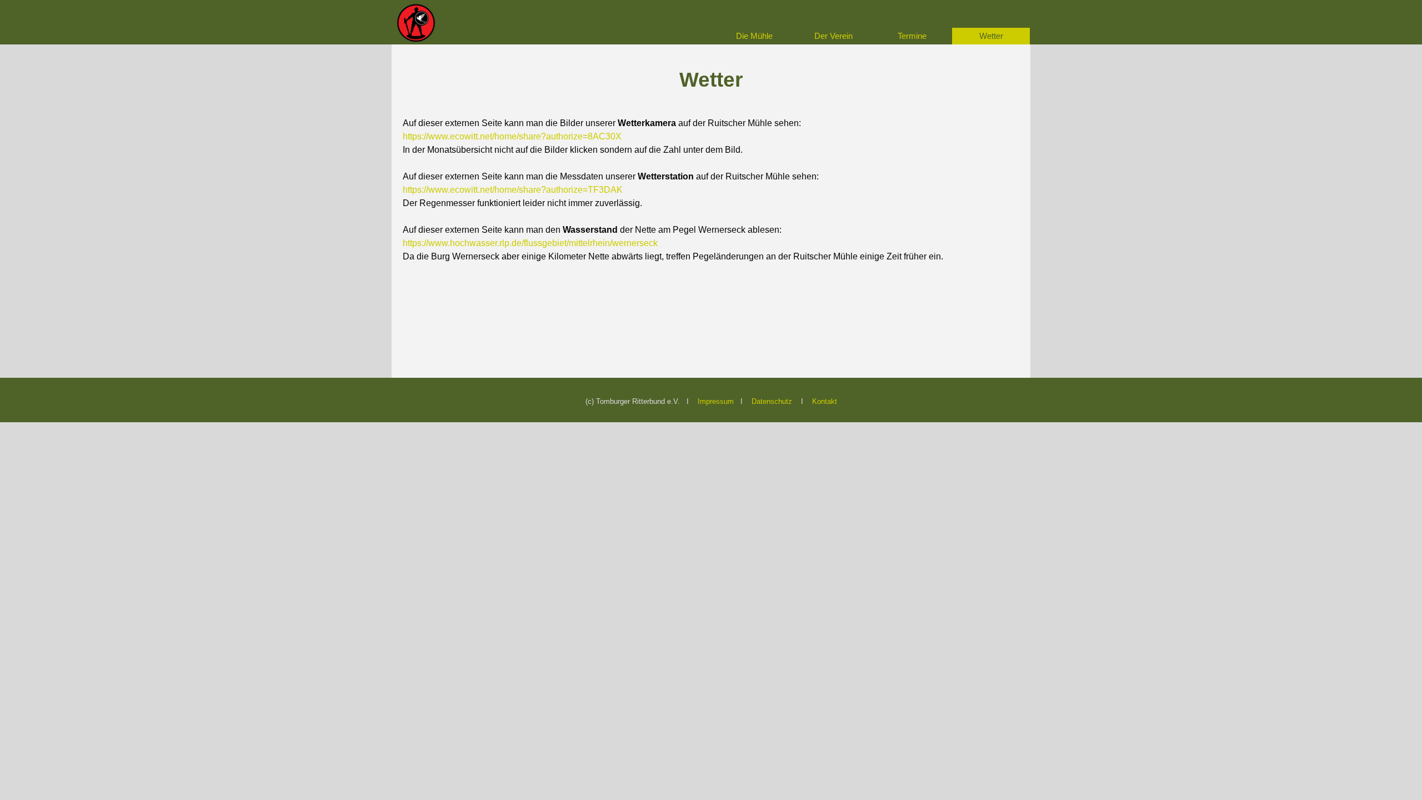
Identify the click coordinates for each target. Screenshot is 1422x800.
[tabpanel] (711, 163)
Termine (912, 36)
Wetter (991, 36)
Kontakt (824, 401)
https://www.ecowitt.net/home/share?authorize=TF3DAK (513, 189)
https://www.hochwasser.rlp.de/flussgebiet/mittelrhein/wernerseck (530, 243)
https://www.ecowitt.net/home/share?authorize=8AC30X (512, 136)
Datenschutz (772, 401)
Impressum (716, 401)
